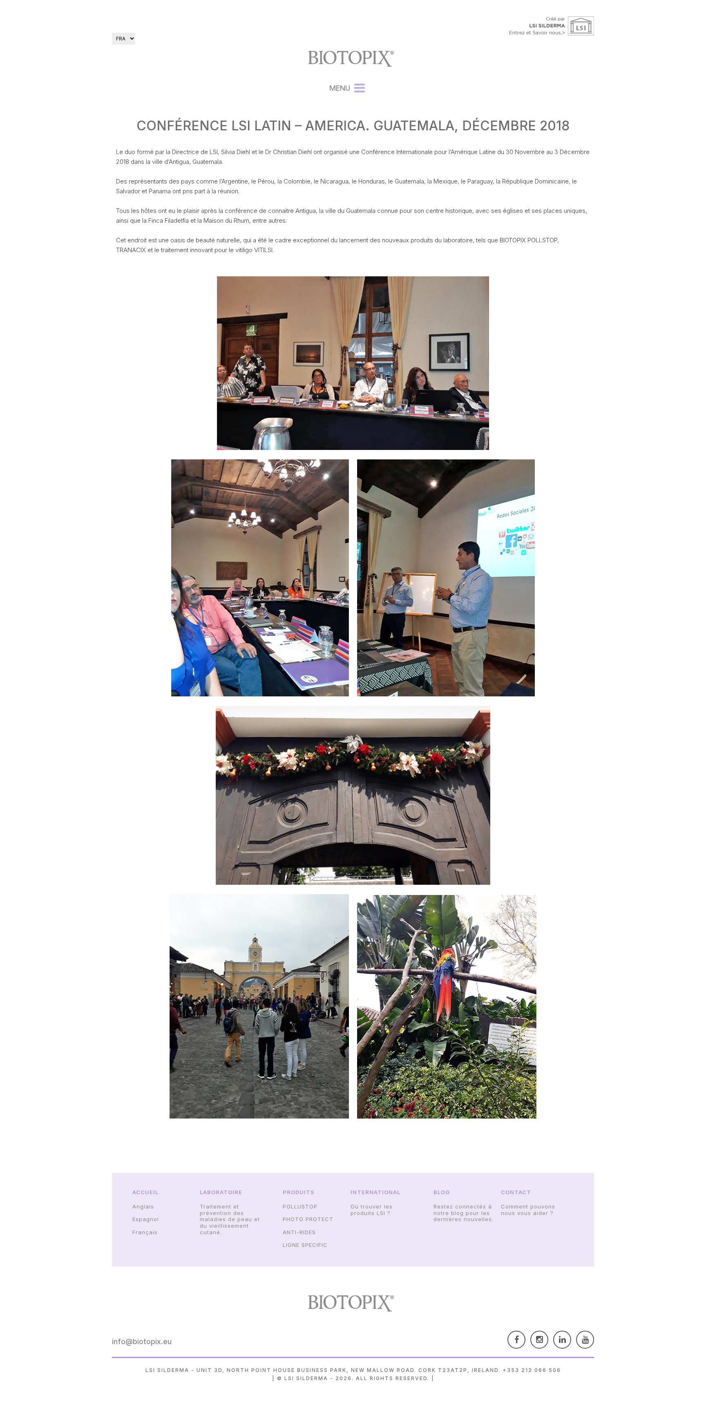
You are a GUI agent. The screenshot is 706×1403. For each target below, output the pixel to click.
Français (145, 1232)
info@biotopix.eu (142, 1341)
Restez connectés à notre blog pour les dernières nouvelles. (463, 1212)
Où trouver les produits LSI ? (372, 1209)
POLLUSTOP (300, 1206)
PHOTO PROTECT (308, 1219)
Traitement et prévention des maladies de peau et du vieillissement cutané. (230, 1219)
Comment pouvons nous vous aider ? (528, 1209)
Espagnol (145, 1219)
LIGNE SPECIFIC (305, 1245)
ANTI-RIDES (299, 1232)
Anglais (143, 1206)
